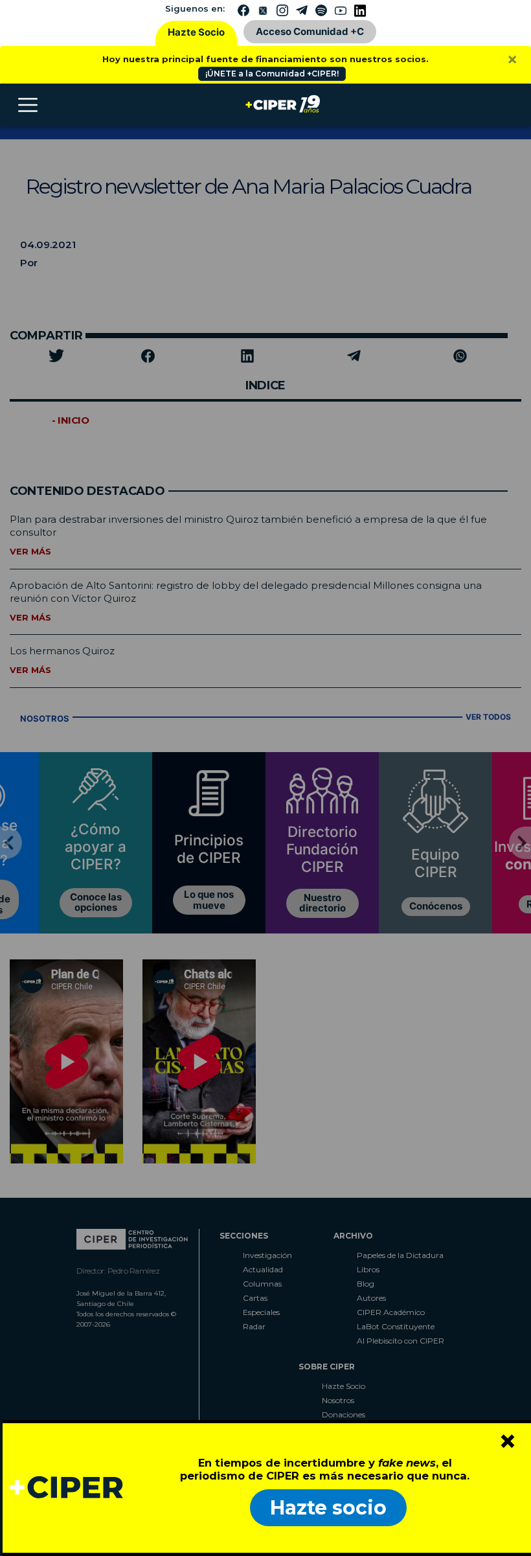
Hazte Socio (196, 32)
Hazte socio (328, 1508)
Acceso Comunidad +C (310, 31)
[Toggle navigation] (27, 105)
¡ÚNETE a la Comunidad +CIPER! (272, 73)
